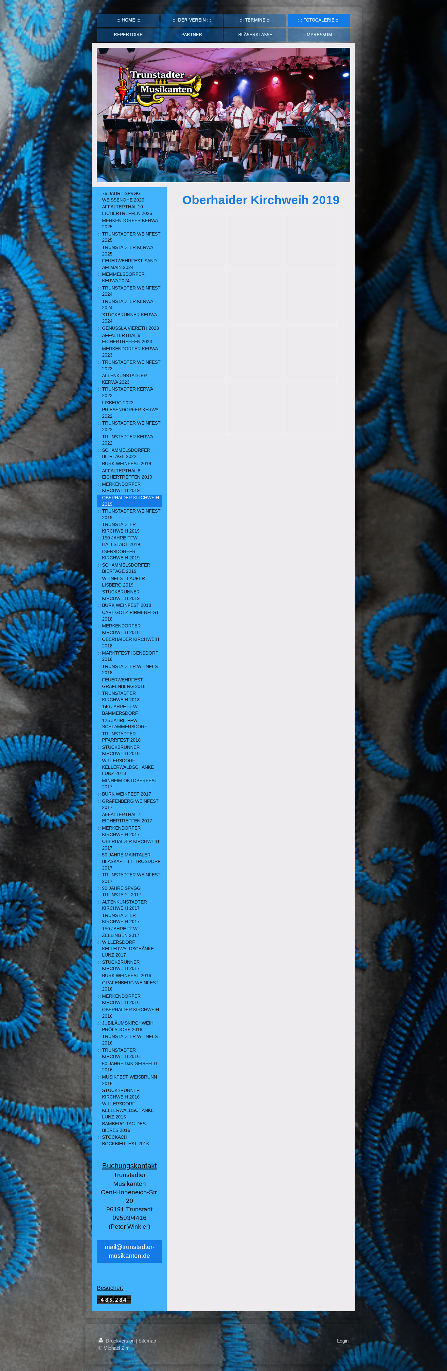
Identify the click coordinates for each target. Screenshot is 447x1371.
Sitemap (147, 1341)
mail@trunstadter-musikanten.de (129, 1251)
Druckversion (120, 1341)
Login (343, 1341)
